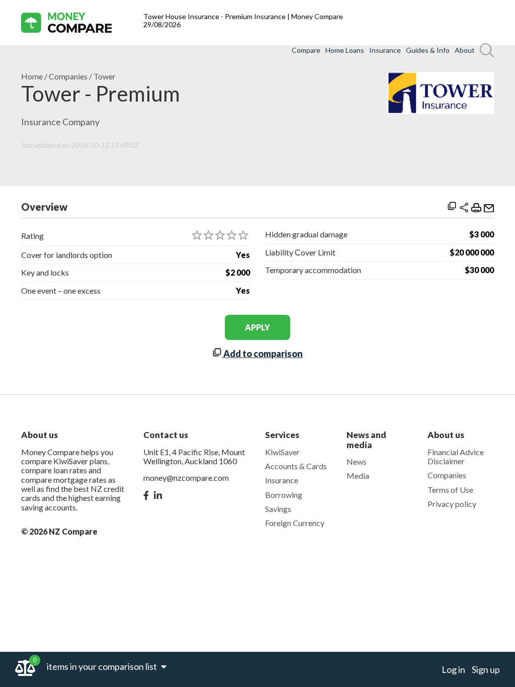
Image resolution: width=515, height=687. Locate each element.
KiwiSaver (282, 452)
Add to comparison (262, 353)
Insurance (385, 50)
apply (257, 327)
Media (358, 475)
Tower (105, 76)
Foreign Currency (294, 523)
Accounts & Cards (296, 466)
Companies (68, 76)
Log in (453, 669)
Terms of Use (450, 489)
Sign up (486, 669)
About (465, 50)
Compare (306, 50)
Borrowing (283, 494)
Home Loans (344, 50)
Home (32, 76)
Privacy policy (451, 503)
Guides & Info (428, 50)
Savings (278, 508)
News (357, 461)
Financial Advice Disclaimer (455, 456)
